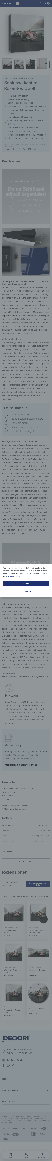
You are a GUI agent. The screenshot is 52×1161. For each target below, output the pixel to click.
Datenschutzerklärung (11, 576)
